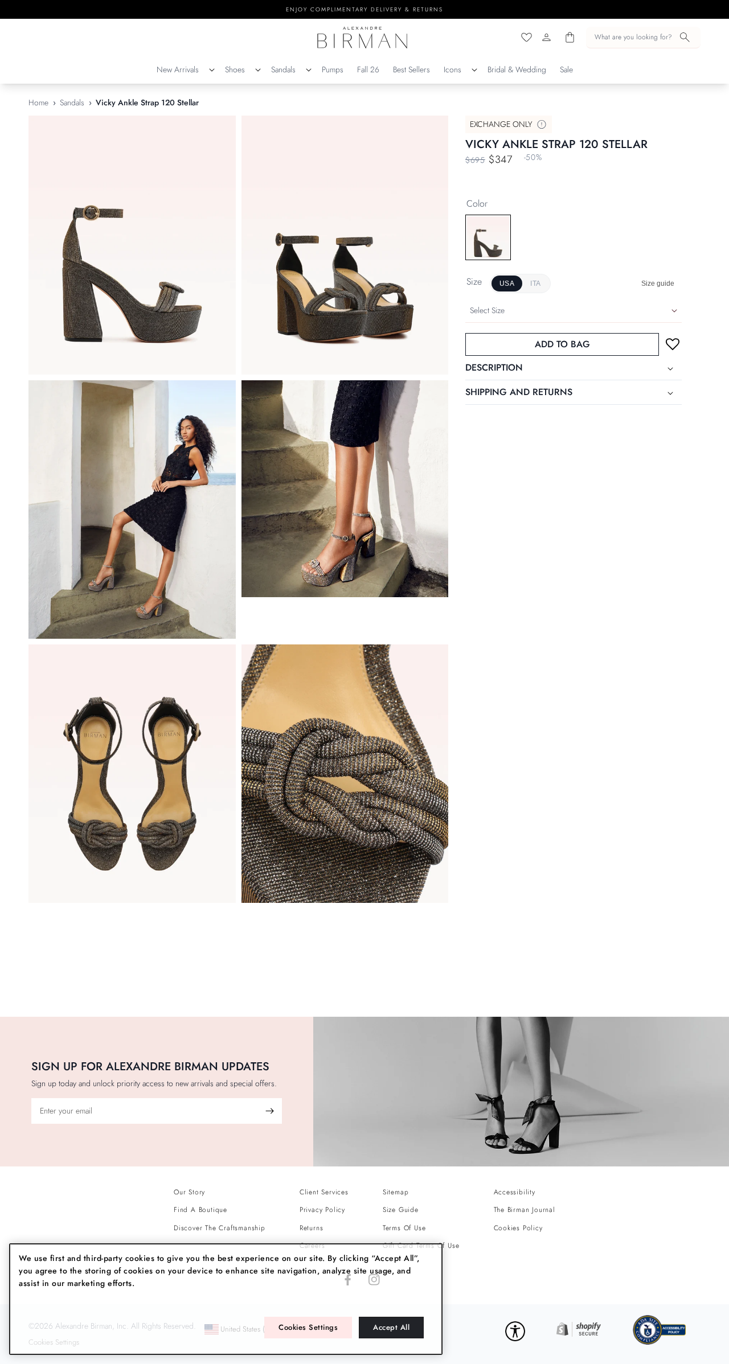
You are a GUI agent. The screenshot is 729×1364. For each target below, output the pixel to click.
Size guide (657, 284)
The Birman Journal (524, 1210)
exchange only (501, 124)
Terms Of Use (404, 1228)
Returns (311, 1228)
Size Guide (401, 1210)
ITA (535, 284)
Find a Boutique (200, 1210)
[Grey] (488, 237)
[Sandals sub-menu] (308, 70)
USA (506, 284)
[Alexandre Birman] (362, 37)
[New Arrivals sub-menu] (212, 70)
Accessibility (514, 1192)
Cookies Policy (518, 1228)
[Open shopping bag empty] (569, 37)
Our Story (189, 1192)
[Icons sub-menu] (474, 70)
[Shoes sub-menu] (258, 70)
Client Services (324, 1192)
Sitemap (396, 1192)
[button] (643, 37)
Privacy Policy (322, 1210)
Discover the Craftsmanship (219, 1228)
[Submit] (269, 1111)
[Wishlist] (526, 37)
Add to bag (562, 344)
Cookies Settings (308, 1327)
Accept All (391, 1327)
